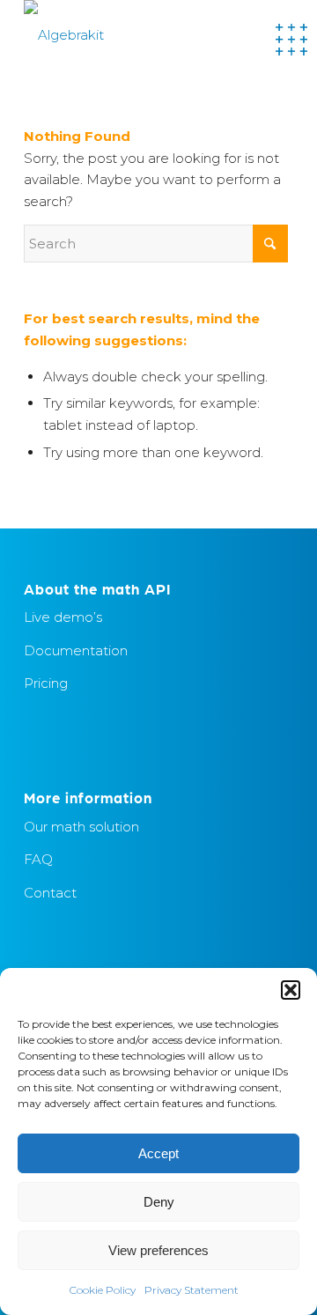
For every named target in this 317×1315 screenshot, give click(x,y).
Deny (159, 1201)
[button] (290, 990)
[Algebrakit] (132, 35)
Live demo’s (63, 617)
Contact (50, 892)
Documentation (76, 650)
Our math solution (81, 826)
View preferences (158, 1250)
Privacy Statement (191, 1290)
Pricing (46, 683)
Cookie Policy (103, 1290)
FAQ (38, 859)
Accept (158, 1153)
